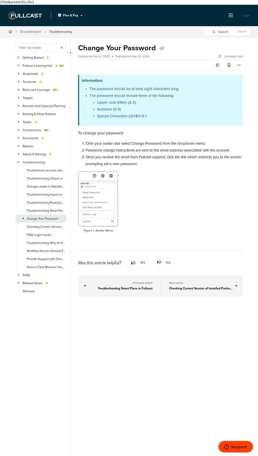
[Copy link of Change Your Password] (162, 49)
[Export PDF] (229, 65)
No (168, 262)
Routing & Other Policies (39, 114)
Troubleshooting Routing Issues (46, 202)
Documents (31, 138)
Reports (28, 146)
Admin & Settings (34, 154)
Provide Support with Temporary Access (46, 259)
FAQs (26, 275)
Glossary (29, 291)
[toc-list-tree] (218, 65)
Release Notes (33, 283)
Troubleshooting (60, 31)
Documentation (30, 31)
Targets (28, 98)
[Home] (25, 15)
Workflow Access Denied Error (46, 251)
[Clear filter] (62, 48)
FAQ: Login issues (39, 235)
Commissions (32, 130)
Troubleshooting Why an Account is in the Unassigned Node (46, 243)
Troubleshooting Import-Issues (46, 194)
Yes (142, 262)
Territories (30, 82)
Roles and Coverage (36, 90)
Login (246, 15)
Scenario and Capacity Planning (44, 106)
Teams (27, 122)
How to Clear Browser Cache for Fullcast (46, 267)
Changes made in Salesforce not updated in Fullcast (46, 186)
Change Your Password (42, 218)
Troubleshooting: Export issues (46, 178)
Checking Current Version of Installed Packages (46, 226)
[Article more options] (239, 65)
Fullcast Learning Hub (37, 65)
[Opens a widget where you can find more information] (235, 447)
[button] (226, 32)
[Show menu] (231, 16)
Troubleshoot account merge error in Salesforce (46, 170)
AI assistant (30, 73)
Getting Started (33, 57)
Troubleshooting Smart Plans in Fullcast (46, 210)
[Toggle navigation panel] (71, 53)
